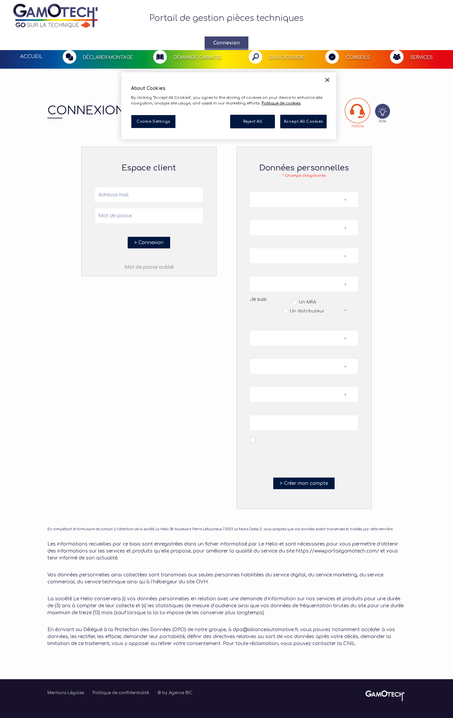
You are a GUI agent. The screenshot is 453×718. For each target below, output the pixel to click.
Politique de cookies (281, 103)
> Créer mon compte (304, 483)
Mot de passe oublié (148, 267)
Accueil (31, 56)
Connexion (226, 42)
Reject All (252, 121)
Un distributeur (307, 311)
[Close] (327, 80)
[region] (229, 106)
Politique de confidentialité (121, 692)
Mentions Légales (65, 692)
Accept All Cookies (303, 121)
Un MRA (306, 302)
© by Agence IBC (175, 692)
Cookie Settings (153, 121)
